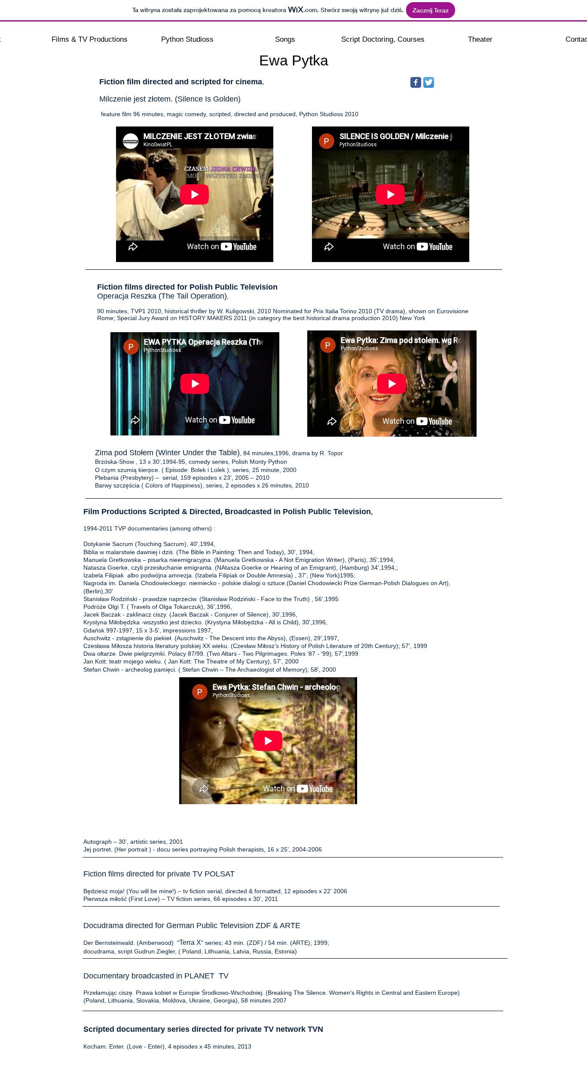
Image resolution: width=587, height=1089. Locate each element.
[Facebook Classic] (415, 82)
